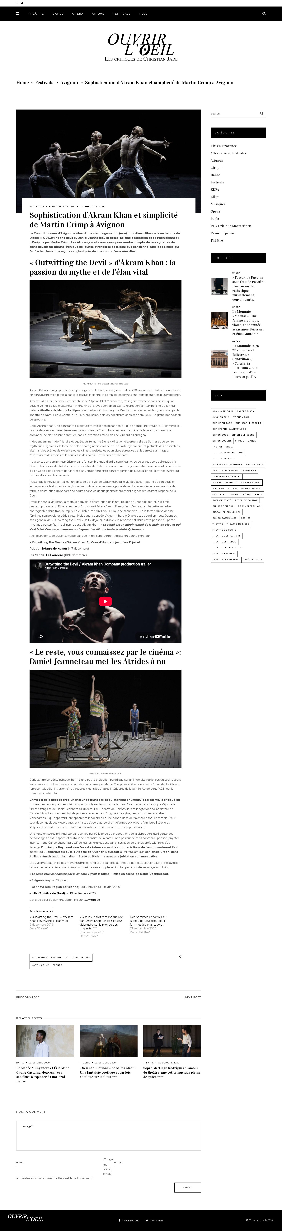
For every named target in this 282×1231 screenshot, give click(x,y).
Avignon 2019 (59, 957)
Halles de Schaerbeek (227, 464)
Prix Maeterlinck (249, 506)
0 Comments (87, 206)
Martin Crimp (40, 965)
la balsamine (229, 470)
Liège (215, 197)
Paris (215, 219)
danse (252, 441)
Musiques (218, 204)
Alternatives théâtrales (228, 153)
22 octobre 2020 (39, 1063)
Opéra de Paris (252, 494)
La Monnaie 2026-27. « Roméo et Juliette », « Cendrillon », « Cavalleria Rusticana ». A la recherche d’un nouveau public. (246, 361)
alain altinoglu (223, 411)
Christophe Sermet (248, 423)
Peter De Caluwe (246, 500)
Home (22, 82)
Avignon (69, 82)
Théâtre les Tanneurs (227, 547)
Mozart (232, 488)
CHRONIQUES (220, 435)
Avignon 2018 (221, 417)
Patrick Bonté (222, 500)
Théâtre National (224, 553)
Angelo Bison (245, 411)
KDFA (215, 189)
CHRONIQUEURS (222, 441)
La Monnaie (249, 470)
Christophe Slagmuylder (229, 429)
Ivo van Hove (254, 464)
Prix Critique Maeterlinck (231, 226)
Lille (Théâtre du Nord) (49, 893)
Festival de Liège (224, 458)
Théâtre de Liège (238, 524)
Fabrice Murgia (223, 447)
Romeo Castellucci (225, 518)
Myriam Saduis (250, 488)
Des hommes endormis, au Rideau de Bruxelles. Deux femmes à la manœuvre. (148, 920)
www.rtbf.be (92, 899)
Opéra (215, 211)
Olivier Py (219, 494)
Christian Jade (65, 206)
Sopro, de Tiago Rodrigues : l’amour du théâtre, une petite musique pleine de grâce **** (171, 1072)
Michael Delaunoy (225, 482)
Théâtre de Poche (224, 530)
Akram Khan (39, 957)
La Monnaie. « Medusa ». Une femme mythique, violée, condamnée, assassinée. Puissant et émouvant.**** (248, 322)
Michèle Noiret (251, 482)
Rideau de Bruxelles (227, 512)
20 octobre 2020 (168, 1063)
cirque (239, 441)
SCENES (57, 965)
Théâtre (85, 1063)
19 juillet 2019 (39, 206)
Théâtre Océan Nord (226, 559)
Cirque (216, 168)
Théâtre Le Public (225, 542)
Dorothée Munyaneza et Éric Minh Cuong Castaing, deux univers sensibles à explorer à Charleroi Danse (42, 1074)
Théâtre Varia (252, 559)
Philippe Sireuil (223, 506)
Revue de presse (223, 233)
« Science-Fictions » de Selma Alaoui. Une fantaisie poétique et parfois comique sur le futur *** (108, 1072)
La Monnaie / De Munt (227, 476)
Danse (20, 1063)
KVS (215, 470)
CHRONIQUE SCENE (243, 435)
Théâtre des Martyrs (227, 536)
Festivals (44, 82)
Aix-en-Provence (224, 146)
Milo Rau (218, 488)
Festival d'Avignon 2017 (228, 453)
